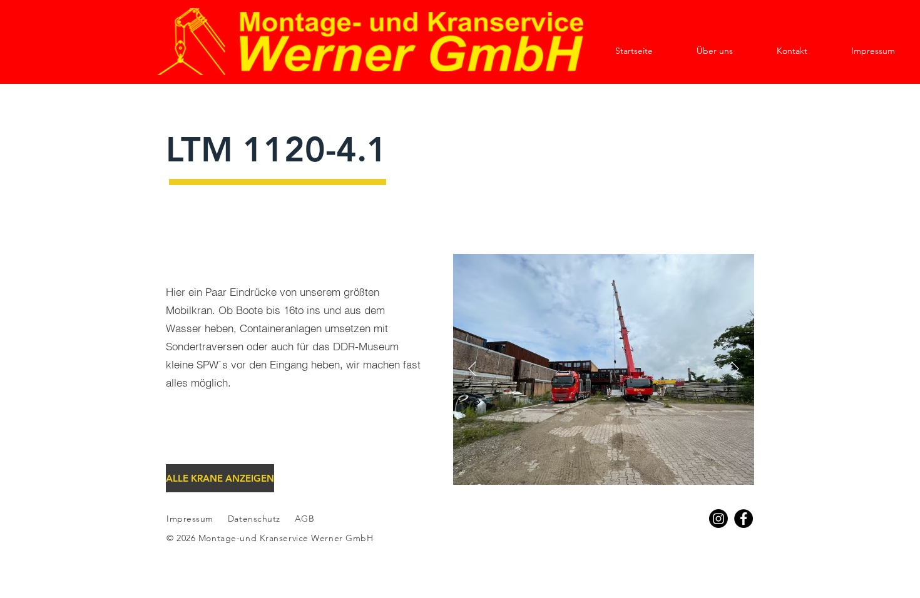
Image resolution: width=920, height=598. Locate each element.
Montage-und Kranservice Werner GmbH (286, 538)
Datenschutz (256, 518)
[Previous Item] (472, 369)
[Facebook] (743, 518)
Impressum (189, 518)
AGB (303, 518)
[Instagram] (718, 518)
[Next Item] (735, 369)
